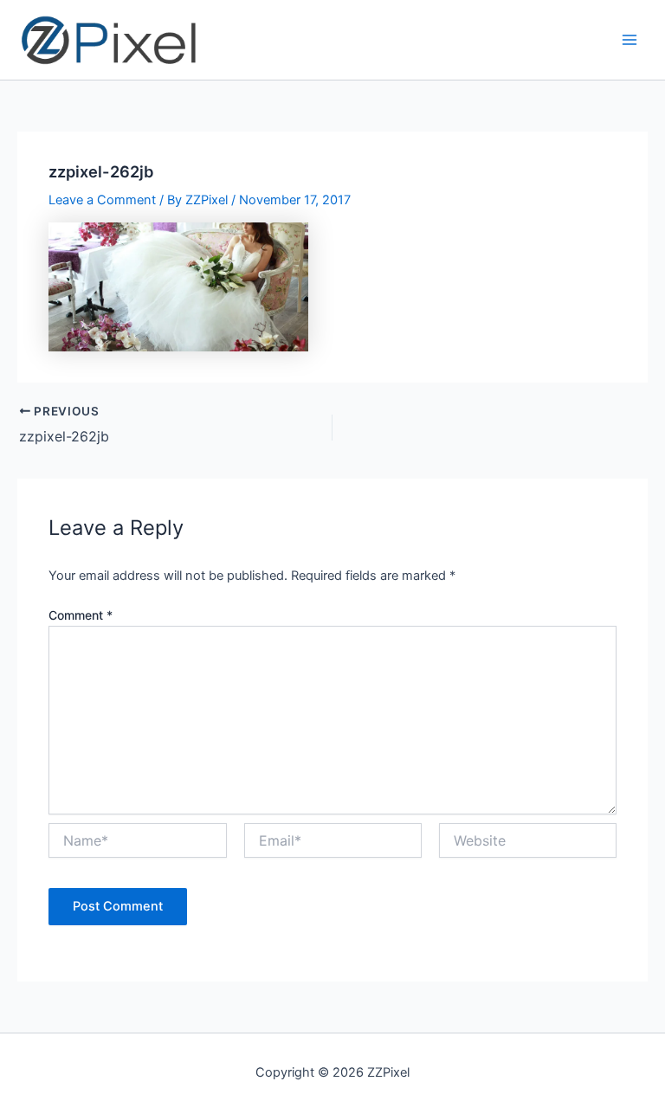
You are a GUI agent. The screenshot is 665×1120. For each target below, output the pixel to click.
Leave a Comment (102, 200)
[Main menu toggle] (629, 40)
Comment (80, 615)
